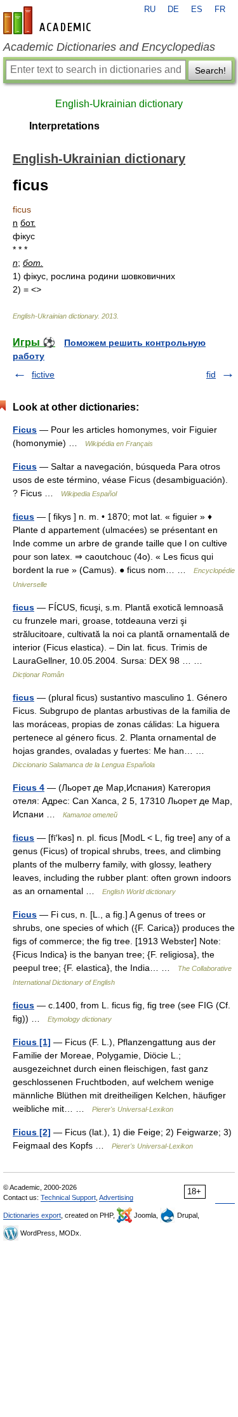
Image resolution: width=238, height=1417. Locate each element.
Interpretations (64, 126)
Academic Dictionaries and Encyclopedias (109, 47)
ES (196, 9)
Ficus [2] (32, 1132)
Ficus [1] (32, 1042)
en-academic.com (49, 20)
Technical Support (68, 1197)
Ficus (25, 430)
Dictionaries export (32, 1215)
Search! (210, 70)
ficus (23, 516)
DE (173, 9)
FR (220, 9)
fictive (43, 374)
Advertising (116, 1197)
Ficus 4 (28, 787)
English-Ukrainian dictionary (119, 103)
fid (211, 374)
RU (149, 9)
